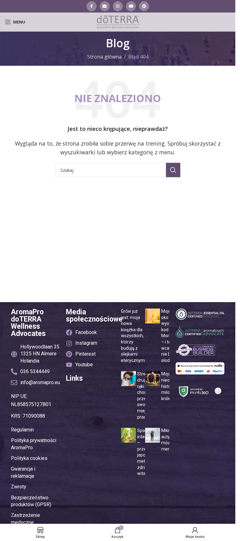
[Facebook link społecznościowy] (92, 6)
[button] (90, 389)
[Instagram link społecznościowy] (118, 6)
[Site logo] (118, 21)
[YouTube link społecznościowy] (131, 6)
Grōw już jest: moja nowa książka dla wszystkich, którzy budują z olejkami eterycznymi (133, 336)
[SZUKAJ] (173, 170)
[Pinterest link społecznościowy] (144, 6)
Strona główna (104, 56)
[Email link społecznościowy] (105, 6)
